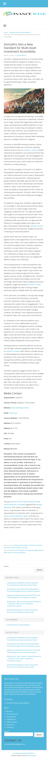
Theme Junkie (31, 755)
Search (6, 566)
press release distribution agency (17, 516)
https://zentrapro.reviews (20, 408)
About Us (9, 711)
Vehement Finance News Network (18, 625)
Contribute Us (11, 719)
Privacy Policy (11, 717)
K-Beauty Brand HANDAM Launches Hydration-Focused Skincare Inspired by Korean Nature (22, 584)
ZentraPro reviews (30, 150)
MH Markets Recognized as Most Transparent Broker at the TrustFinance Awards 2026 (22, 666)
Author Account (11, 722)
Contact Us (10, 727)
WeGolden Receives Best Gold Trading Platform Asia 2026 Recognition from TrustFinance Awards (23, 590)
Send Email (13, 413)
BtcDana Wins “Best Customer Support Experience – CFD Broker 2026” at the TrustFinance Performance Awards (24, 603)
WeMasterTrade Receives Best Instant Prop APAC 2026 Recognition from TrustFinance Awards (23, 596)
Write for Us (10, 725)
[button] (3, 3)
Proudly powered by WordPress (24, 753)
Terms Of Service (12, 714)
